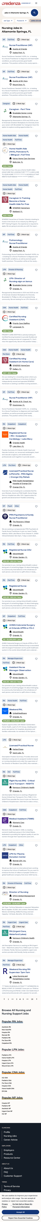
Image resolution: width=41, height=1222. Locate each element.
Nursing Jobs (10, 1136)
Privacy (7, 1190)
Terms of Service (12, 1186)
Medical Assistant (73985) (21, 818)
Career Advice (11, 1139)
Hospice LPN (6, 1060)
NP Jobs (17, 1097)
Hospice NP (6, 1103)
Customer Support (13, 1175)
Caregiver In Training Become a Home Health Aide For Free (19, 201)
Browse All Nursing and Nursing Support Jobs (16, 1011)
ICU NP (4, 1114)
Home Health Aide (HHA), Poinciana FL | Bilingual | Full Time (19, 151)
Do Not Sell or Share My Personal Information (22, 1205)
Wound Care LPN (7, 1066)
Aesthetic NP (6, 1108)
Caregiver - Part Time (19, 109)
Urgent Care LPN (7, 1063)
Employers (9, 1150)
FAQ (6, 1172)
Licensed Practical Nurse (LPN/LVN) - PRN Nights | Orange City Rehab (21, 474)
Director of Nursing (18, 892)
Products (8, 1154)
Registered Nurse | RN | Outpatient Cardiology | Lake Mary (20, 436)
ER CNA (4, 1091)
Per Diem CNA (7, 1083)
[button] (20, 13)
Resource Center (12, 1157)
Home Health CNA (8, 1088)
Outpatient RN (7, 1043)
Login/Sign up (26, 3)
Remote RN (6, 1035)
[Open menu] (36, 3)
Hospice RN (6, 1032)
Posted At (22, 20)
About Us (8, 1168)
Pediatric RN (6, 1038)
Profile (7, 1132)
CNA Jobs (18, 1072)
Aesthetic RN (6, 1027)
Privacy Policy (5, 1205)
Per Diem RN (6, 1040)
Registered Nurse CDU (20, 550)
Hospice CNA (6, 1086)
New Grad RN (6, 1029)
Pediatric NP (6, 1106)
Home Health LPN (8, 1057)
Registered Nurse (17, 586)
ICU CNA (5, 1077)
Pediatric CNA (6, 1080)
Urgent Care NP (7, 1111)
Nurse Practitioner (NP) (20, 45)
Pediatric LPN (6, 1055)
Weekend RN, (15, 709)
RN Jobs (17, 1021)
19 (32, 999)
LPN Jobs (18, 1049)
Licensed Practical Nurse (21, 745)
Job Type (8, 20)
